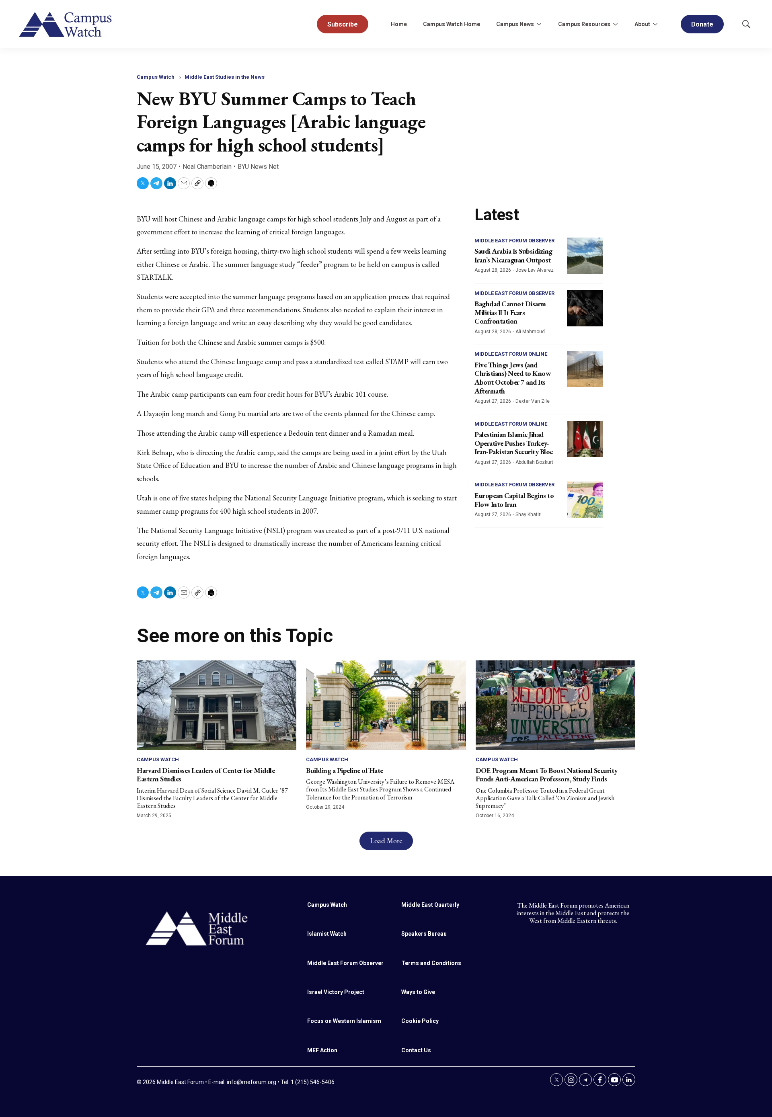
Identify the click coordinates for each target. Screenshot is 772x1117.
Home (399, 24)
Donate (702, 24)
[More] (539, 24)
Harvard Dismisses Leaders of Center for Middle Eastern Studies (206, 775)
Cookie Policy (420, 1021)
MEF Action (322, 1050)
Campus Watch (156, 77)
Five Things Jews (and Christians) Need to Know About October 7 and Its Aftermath (512, 378)
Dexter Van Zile (532, 401)
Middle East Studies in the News (225, 77)
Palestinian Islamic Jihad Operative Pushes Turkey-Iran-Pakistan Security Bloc (513, 443)
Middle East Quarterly (430, 905)
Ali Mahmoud (530, 331)
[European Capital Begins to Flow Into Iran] (585, 500)
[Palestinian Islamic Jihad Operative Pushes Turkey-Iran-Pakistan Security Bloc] (585, 439)
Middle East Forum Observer (514, 241)
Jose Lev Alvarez (534, 270)
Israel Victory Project (335, 992)
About (642, 24)
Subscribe (342, 24)
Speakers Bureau (424, 933)
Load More (386, 840)
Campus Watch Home (451, 24)
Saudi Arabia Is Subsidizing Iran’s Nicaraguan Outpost (513, 255)
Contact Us (416, 1050)
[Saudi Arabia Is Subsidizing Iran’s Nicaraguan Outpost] (585, 256)
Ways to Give (418, 992)
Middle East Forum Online (510, 354)
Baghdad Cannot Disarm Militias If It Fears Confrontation (510, 312)
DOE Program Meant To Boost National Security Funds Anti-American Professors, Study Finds (547, 775)
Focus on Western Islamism (344, 1021)
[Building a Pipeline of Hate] (386, 705)
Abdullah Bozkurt (534, 462)
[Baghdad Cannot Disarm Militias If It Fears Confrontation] (585, 308)
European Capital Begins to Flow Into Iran (514, 500)
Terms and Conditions (431, 963)
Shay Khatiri (528, 514)
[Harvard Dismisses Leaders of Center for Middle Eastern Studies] (216, 705)
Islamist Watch (327, 933)
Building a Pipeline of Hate (344, 770)
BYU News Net (258, 166)
